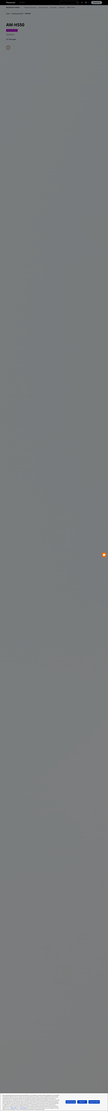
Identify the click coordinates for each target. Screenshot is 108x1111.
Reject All (82, 1102)
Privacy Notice (23, 1108)
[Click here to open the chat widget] (104, 554)
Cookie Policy (13, 1108)
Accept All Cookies (94, 1102)
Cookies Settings (70, 1102)
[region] (54, 1102)
